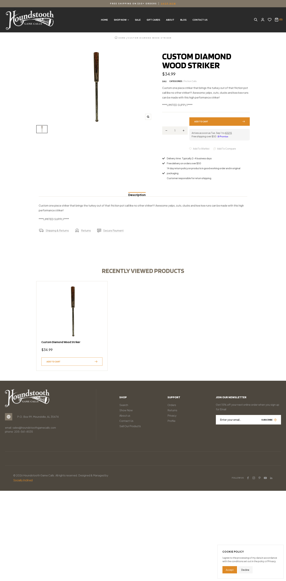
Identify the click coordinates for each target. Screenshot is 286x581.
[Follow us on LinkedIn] (271, 478)
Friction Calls (190, 81)
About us (124, 415)
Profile (171, 421)
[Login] (263, 20)
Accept (230, 569)
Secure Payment (113, 230)
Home (122, 38)
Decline (245, 569)
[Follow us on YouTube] (265, 478)
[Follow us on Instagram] (253, 478)
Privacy (171, 415)
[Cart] (277, 20)
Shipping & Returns (57, 230)
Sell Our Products (130, 426)
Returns (86, 230)
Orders (171, 405)
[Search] (256, 20)
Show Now (126, 410)
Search (123, 405)
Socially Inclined (23, 480)
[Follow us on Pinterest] (259, 478)
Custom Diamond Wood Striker (60, 342)
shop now (168, 3)
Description (137, 195)
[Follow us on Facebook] (248, 478)
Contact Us (126, 421)
